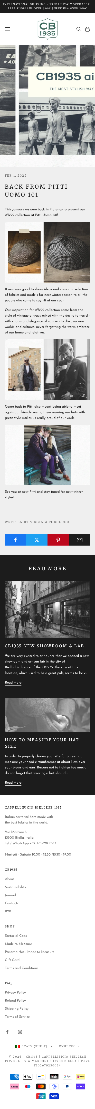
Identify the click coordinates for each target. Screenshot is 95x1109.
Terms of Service (17, 1017)
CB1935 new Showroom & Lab (44, 645)
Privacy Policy (15, 993)
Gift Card (12, 960)
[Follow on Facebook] (7, 1031)
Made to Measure (18, 944)
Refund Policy (15, 1001)
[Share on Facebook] (15, 540)
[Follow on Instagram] (20, 1031)
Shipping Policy (16, 1009)
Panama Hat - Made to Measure (29, 952)
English (67, 1046)
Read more (13, 683)
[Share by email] (79, 540)
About (9, 879)
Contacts (12, 903)
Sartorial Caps (16, 936)
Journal (10, 895)
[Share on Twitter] (37, 540)
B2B (8, 911)
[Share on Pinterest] (58, 540)
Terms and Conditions (21, 968)
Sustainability (15, 887)
